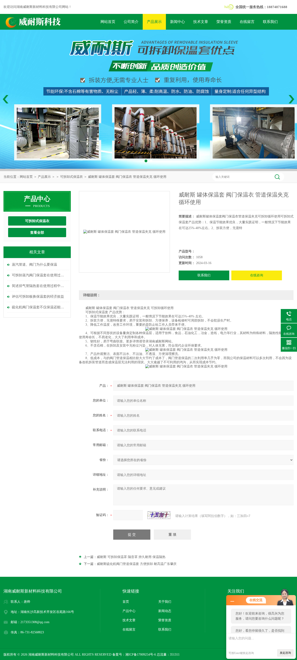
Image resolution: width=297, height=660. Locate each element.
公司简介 (131, 22)
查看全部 (37, 232)
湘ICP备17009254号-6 (140, 654)
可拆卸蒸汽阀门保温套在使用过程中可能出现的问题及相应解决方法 (39, 275)
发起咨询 (285, 652)
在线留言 (247, 22)
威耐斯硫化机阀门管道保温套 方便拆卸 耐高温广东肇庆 (137, 564)
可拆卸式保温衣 (71, 177)
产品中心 (129, 611)
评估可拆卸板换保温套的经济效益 (38, 296)
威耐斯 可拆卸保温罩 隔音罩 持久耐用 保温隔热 (131, 557)
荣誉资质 (223, 22)
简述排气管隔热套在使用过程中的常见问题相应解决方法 (39, 286)
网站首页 (107, 22)
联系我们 (270, 22)
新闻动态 (164, 611)
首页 (126, 601)
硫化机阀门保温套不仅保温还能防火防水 (39, 307)
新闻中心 (177, 22)
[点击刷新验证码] (159, 515)
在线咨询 (256, 275)
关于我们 (164, 601)
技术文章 (200, 22)
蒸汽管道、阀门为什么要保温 (34, 264)
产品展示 (154, 22)
